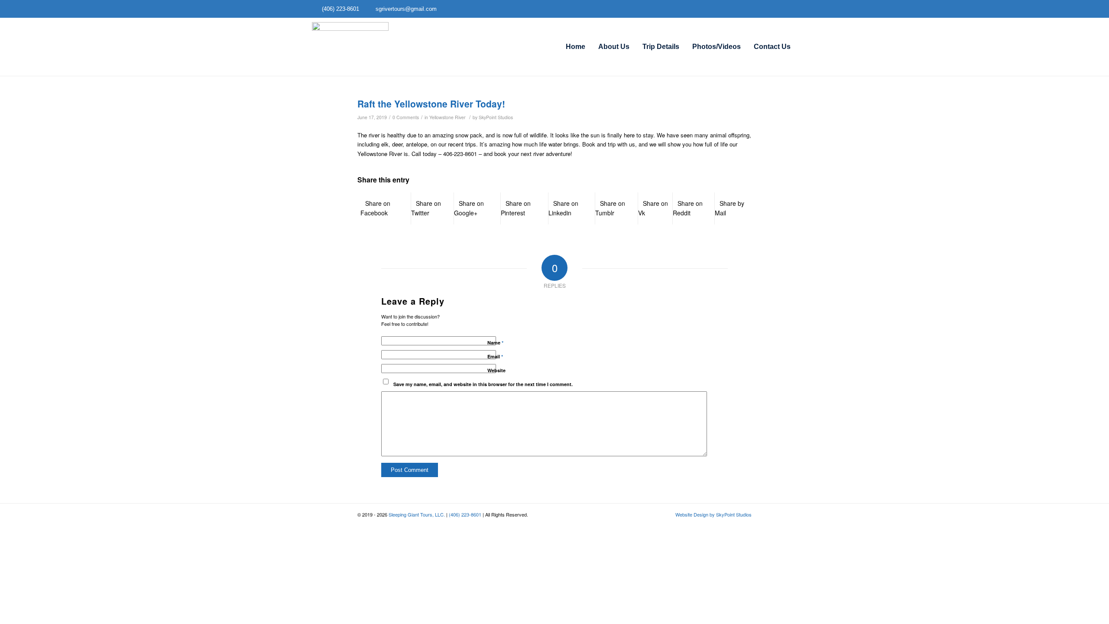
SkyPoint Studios (496, 117)
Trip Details (660, 46)
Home (575, 46)
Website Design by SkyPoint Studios (713, 514)
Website (496, 370)
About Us (613, 46)
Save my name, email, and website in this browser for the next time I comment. (483, 384)
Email (495, 356)
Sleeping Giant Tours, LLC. (417, 514)
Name (495, 342)
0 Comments (405, 117)
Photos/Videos (716, 46)
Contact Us (772, 46)
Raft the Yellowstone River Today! (431, 103)
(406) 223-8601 (465, 514)
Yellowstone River (447, 117)
